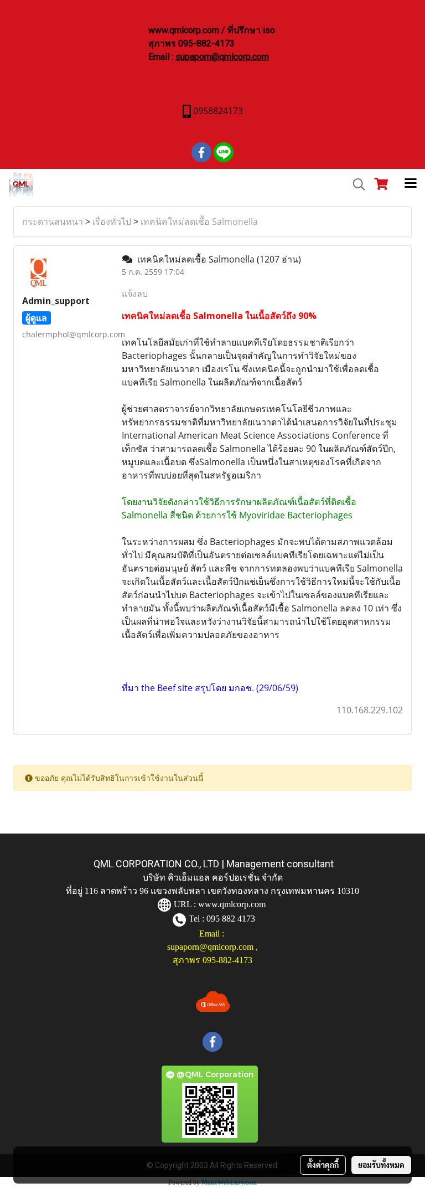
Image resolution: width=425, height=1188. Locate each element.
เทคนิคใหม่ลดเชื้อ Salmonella (199, 221)
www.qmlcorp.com (232, 904)
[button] (355, 184)
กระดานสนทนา (52, 221)
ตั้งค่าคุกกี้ (323, 1165)
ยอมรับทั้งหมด (381, 1165)
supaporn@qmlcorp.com (222, 57)
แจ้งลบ (135, 293)
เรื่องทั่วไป (111, 221)
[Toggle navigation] (410, 184)
